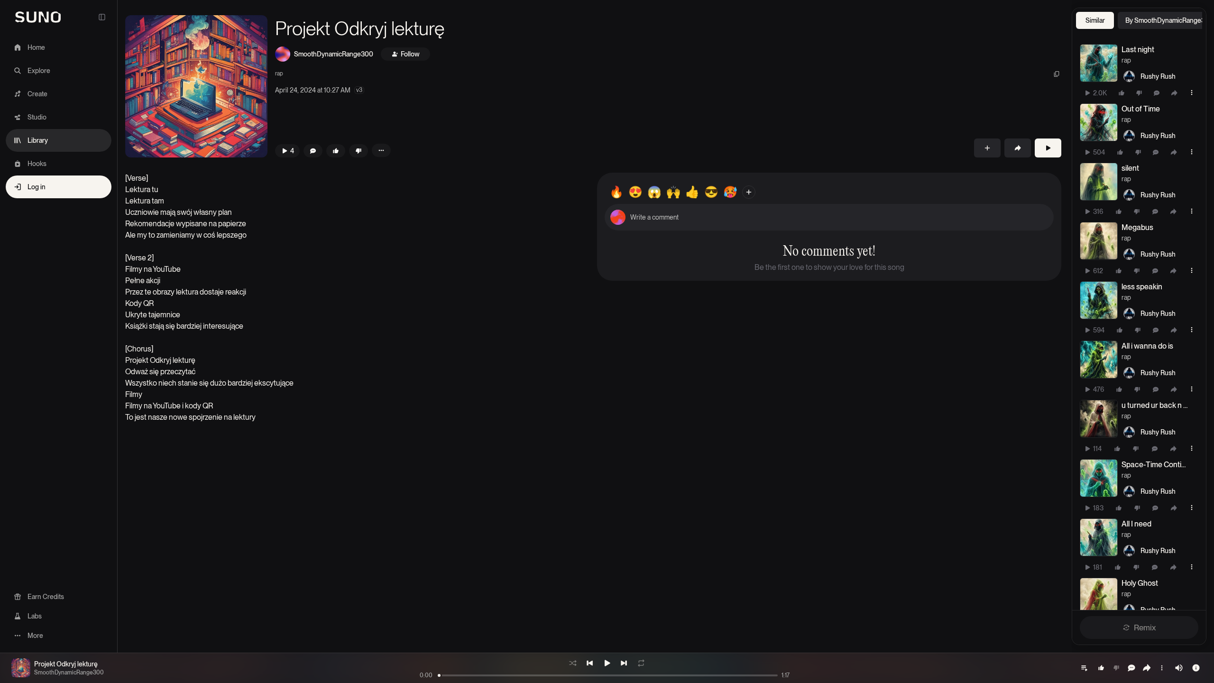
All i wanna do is (1147, 346)
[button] (196, 86)
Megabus (1137, 227)
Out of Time (1141, 108)
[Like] (1121, 93)
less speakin (1142, 286)
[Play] (1048, 147)
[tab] (1095, 20)
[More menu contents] (381, 150)
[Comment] (1156, 93)
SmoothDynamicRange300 (333, 54)
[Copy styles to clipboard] (1056, 74)
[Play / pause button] (1098, 63)
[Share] (1174, 93)
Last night (1138, 49)
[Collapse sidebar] (101, 17)
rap (279, 73)
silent (1130, 168)
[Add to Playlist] (987, 147)
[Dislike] (1139, 93)
